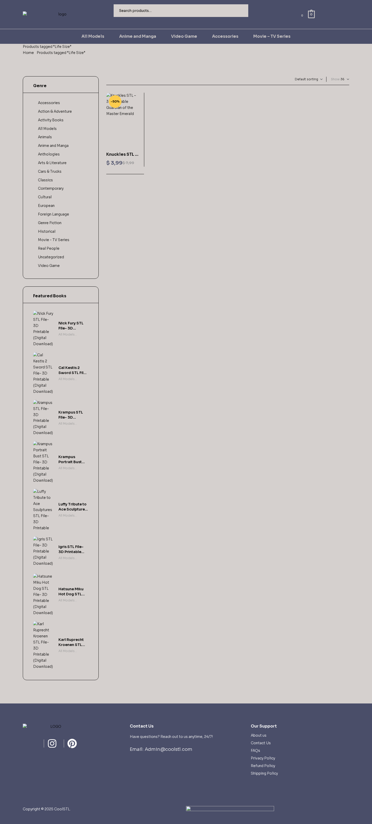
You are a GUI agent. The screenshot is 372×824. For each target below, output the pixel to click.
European (46, 205)
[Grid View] (107, 79)
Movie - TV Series (53, 240)
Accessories (49, 103)
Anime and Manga (53, 145)
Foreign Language (53, 214)
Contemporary (51, 188)
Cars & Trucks (49, 171)
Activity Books (51, 120)
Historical (46, 231)
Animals (45, 137)
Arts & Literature (52, 163)
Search (241, 10)
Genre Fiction (49, 223)
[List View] (112, 79)
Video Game (49, 265)
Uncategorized (51, 257)
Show (335, 79)
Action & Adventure (55, 111)
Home (28, 52)
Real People (48, 248)
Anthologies (49, 154)
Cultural (45, 197)
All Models (47, 128)
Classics (45, 180)
